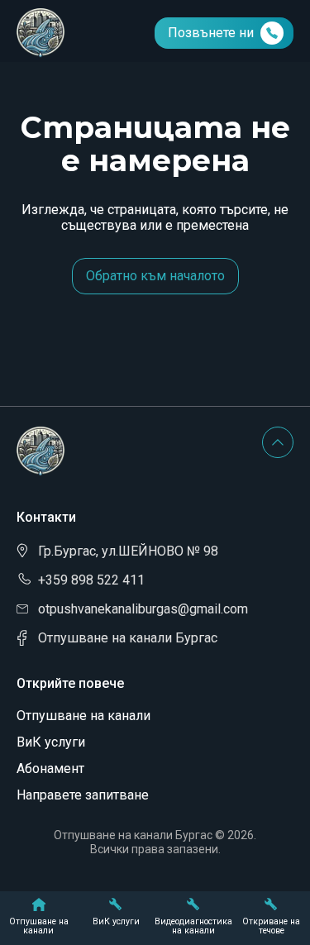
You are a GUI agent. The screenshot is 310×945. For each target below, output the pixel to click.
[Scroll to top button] (277, 442)
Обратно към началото (155, 276)
